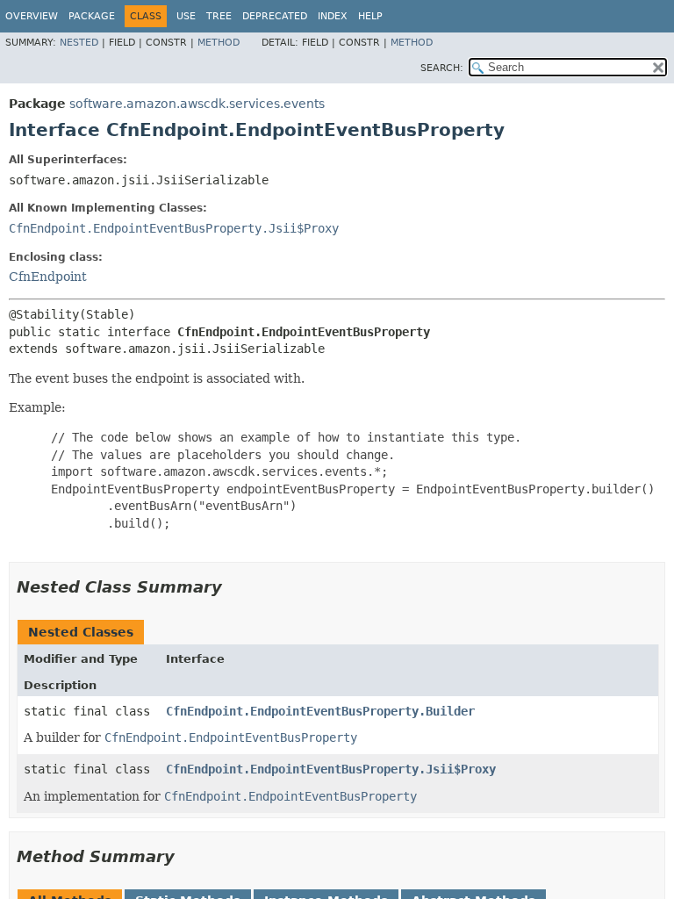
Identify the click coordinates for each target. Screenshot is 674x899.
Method (218, 42)
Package (91, 16)
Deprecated (274, 16)
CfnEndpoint (48, 277)
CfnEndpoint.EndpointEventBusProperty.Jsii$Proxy (174, 228)
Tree (219, 16)
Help (370, 16)
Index (333, 16)
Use (186, 16)
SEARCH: (441, 68)
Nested (79, 42)
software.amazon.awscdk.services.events (197, 104)
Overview (31, 16)
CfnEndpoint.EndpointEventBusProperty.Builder (320, 711)
